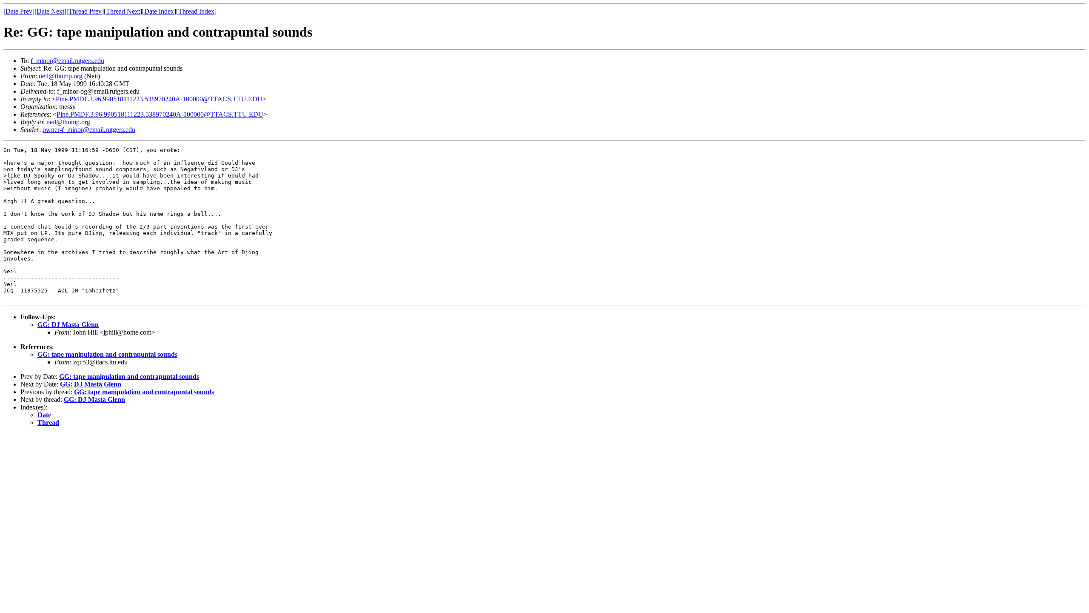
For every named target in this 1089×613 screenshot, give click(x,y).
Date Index (159, 11)
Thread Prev (85, 11)
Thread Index (196, 11)
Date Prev (19, 11)
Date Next (50, 11)
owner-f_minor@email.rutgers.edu (89, 129)
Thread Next (123, 11)
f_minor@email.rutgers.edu (67, 60)
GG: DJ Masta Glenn (68, 324)
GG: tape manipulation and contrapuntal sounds (107, 354)
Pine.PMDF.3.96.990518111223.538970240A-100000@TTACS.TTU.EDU (159, 99)
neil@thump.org (61, 76)
